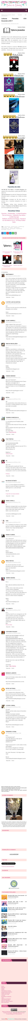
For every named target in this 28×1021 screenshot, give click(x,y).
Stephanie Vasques (11, 631)
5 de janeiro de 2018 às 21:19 (13, 536)
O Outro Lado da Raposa (13, 302)
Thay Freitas (9, 439)
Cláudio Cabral (10, 705)
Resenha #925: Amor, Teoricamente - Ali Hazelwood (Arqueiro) (17, 896)
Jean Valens (10, 227)
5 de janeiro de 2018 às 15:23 (13, 462)
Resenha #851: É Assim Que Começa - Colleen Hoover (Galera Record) (17, 921)
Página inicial (4, 14)
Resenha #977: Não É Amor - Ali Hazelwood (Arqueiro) (17, 902)
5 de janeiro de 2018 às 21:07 (13, 522)
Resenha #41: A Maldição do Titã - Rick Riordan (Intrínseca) (17, 933)
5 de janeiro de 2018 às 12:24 (13, 399)
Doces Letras (9, 624)
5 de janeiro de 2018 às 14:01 (13, 440)
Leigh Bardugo (16, 227)
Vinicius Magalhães (12, 343)
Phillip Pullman (19, 228)
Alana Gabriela (10, 320)
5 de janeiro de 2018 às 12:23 (13, 377)
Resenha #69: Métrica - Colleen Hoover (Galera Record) (17, 951)
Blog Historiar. (12, 432)
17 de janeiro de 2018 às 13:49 (14, 733)
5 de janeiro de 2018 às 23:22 (13, 610)
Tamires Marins (10, 578)
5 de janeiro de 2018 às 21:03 (13, 502)
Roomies (4, 213)
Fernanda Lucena (11, 731)
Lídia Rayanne (12, 228)
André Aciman (7, 226)
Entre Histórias (10, 688)
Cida (7, 520)
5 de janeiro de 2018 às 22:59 (13, 562)
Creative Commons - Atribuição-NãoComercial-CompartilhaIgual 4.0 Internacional (14, 1013)
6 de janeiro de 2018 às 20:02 (13, 690)
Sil (6, 460)
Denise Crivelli (10, 500)
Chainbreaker (11, 213)
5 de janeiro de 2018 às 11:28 (13, 345)
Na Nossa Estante (11, 480)
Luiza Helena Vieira (6, 23)
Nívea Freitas (10, 561)
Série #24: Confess (12, 926)
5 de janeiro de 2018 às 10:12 (13, 322)
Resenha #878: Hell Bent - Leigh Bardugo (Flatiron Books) (17, 914)
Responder (8, 297)
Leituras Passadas (5, 228)
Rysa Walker (3, 229)
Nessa (7, 397)
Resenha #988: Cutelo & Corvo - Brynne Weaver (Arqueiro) (17, 939)
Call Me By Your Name (19, 215)
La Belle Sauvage (14, 217)
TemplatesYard (11, 1019)
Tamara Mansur (10, 376)
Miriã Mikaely (10, 274)
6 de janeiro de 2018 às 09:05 (13, 674)
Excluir (13, 297)
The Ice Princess (7, 215)
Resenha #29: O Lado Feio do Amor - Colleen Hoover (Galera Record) (17, 908)
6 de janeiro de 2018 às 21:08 (13, 707)
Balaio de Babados (6, 1011)
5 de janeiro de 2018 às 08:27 (13, 276)
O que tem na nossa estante (12, 493)
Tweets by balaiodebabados (7, 866)
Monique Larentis (11, 673)
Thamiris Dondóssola (12, 417)
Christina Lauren (14, 226)
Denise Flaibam (10, 534)
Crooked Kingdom (21, 213)
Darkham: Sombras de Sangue (10, 218)
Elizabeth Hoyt (21, 226)
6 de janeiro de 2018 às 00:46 (13, 633)
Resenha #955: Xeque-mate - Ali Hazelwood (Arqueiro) (17, 945)
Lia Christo (9, 608)
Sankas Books (9, 453)
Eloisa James (4, 227)
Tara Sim (9, 14)
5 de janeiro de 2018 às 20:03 (13, 482)
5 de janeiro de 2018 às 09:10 (13, 303)
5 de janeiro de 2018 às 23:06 (13, 579)
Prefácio (8, 473)
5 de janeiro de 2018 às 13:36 (13, 419)
